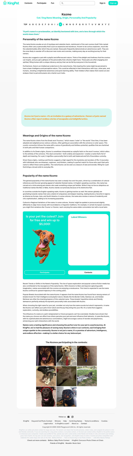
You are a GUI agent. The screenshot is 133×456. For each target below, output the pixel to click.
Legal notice (48, 423)
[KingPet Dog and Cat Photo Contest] (11, 3)
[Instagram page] (72, 417)
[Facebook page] (68, 417)
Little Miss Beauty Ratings (101, 437)
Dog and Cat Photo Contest (42, 421)
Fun (52, 3)
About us (75, 423)
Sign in (102, 3)
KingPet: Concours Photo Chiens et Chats (87, 440)
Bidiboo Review (57, 437)
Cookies (104, 421)
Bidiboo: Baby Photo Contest (58, 440)
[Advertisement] (66, 89)
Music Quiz (76, 443)
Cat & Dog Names (75, 421)
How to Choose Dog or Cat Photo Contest (77, 437)
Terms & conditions (92, 421)
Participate (41, 3)
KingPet (26, 421)
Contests (28, 3)
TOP (25, 24)
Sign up (113, 3)
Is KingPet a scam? (62, 423)
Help (65, 421)
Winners (58, 421)
